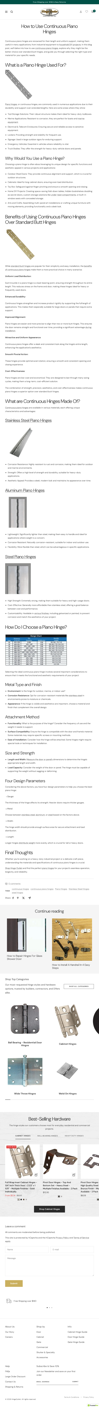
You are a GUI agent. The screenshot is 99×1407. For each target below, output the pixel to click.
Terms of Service (81, 1237)
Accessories (42, 1357)
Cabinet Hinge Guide (77, 1332)
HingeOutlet (16, 1399)
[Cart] (92, 12)
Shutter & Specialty (45, 1352)
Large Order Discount (15, 1376)
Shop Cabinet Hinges (49, 1209)
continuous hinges (20, 889)
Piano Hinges (61, 889)
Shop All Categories (79, 986)
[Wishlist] (86, 12)
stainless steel (75, 695)
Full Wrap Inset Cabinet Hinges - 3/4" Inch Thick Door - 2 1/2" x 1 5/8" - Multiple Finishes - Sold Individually (21, 1187)
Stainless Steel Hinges (79, 889)
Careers (9, 1337)
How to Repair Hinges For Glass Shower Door (24, 957)
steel (50, 814)
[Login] (81, 12)
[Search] (12, 12)
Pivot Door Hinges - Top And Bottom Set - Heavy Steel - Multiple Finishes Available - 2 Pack (60, 1185)
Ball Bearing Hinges (48, 1136)
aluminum (40, 814)
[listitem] (13, 898)
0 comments (14, 883)
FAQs (7, 1371)
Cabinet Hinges (23, 1136)
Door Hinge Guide (76, 1337)
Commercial (42, 1347)
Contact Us (10, 1381)
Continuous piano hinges (16, 407)
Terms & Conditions (71, 1397)
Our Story (9, 1332)
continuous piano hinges (42, 889)
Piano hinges (11, 104)
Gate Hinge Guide (76, 1342)
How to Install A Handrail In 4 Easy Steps (71, 966)
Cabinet (40, 1337)
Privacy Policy (62, 1237)
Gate (38, 1342)
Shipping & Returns (14, 1386)
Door (38, 1332)
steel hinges (17, 892)
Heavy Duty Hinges (74, 1136)
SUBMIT (75, 1381)
